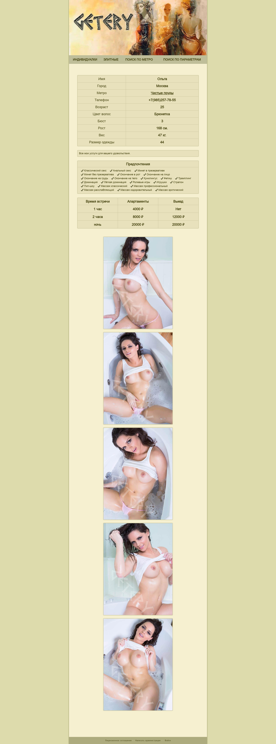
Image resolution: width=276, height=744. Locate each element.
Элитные (110, 59)
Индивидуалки (85, 59)
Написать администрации (148, 740)
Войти (168, 740)
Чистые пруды (162, 93)
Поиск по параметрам (182, 59)
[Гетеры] (104, 33)
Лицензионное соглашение (118, 740)
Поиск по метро (139, 59)
